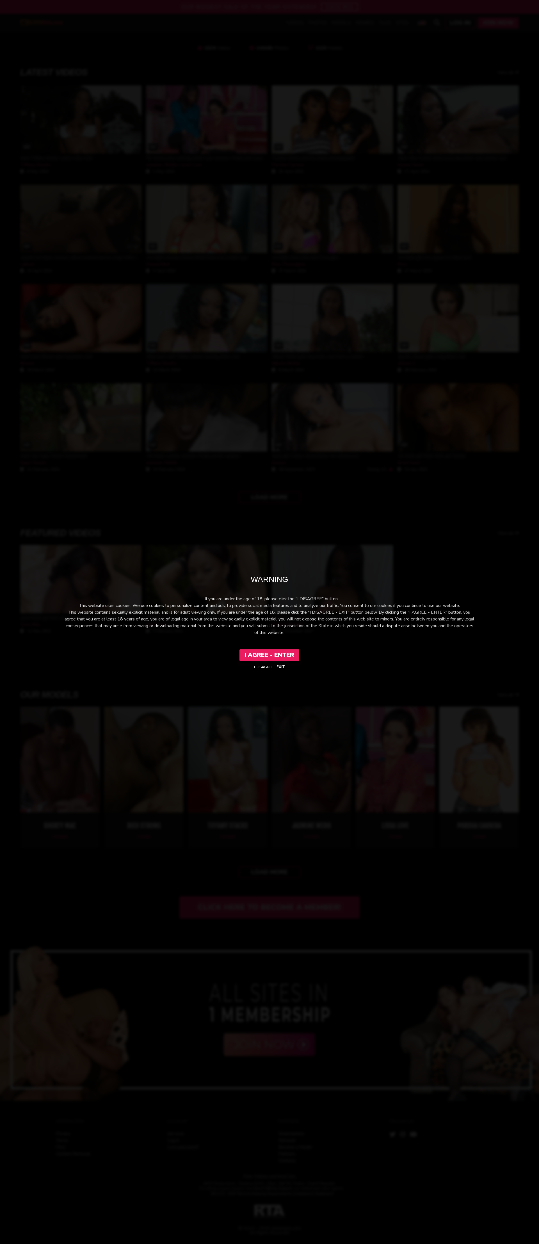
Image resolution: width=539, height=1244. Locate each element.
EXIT (281, 667)
